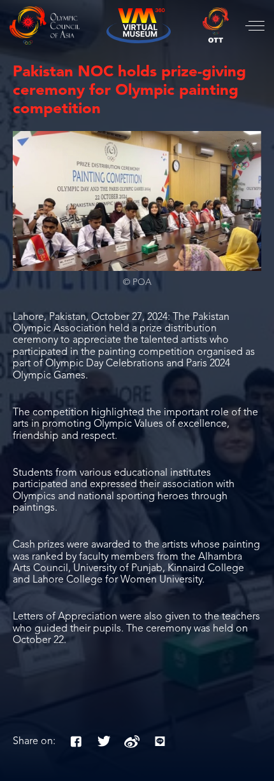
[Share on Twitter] (104, 741)
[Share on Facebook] (75, 741)
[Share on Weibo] (132, 741)
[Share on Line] (160, 741)
